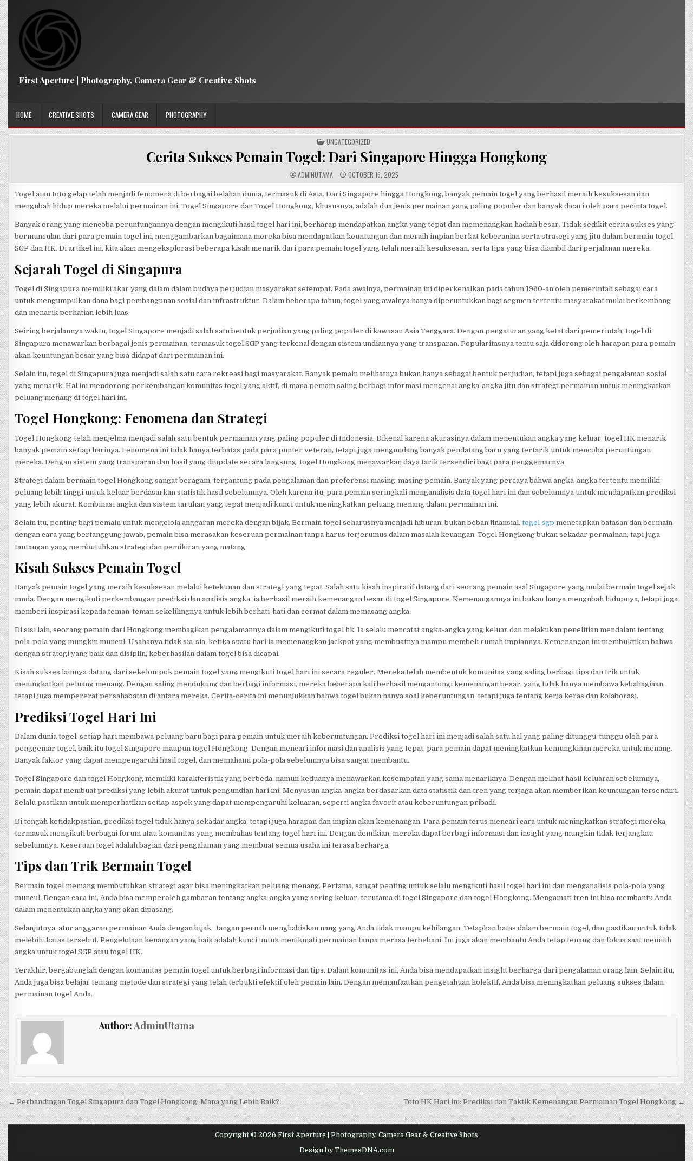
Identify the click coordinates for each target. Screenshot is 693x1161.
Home (23, 114)
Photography (186, 114)
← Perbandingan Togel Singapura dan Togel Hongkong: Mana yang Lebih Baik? (143, 1102)
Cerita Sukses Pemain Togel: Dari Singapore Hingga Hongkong (346, 156)
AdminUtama (315, 175)
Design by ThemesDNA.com (346, 1150)
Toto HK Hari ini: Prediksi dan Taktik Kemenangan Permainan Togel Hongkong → (544, 1102)
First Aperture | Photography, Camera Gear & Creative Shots (137, 80)
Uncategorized (348, 142)
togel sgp (538, 523)
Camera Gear (130, 114)
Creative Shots (71, 114)
